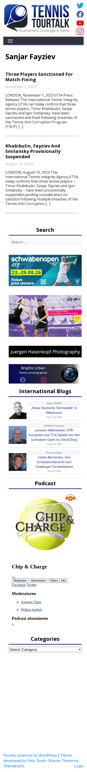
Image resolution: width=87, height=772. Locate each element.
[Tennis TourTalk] (36, 18)
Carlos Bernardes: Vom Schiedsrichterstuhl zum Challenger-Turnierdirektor (54, 461)
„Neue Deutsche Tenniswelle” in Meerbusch (54, 410)
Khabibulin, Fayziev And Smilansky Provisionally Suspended (32, 151)
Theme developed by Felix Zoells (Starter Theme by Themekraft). (41, 760)
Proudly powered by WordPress (30, 755)
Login (79, 766)
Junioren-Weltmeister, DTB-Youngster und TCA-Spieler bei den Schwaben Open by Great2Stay (54, 434)
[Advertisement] (43, 700)
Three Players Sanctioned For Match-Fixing (39, 76)
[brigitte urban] (22, 379)
